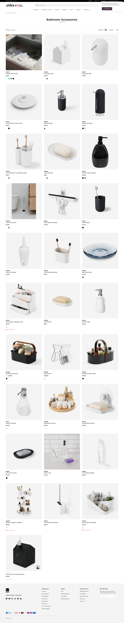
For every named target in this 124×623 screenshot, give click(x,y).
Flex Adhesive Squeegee (88, 473)
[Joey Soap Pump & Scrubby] (100, 152)
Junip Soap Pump (48, 123)
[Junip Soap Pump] (62, 102)
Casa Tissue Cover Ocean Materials (15, 574)
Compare (100, 29)
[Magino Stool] (62, 352)
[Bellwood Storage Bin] (24, 352)
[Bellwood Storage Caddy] (100, 352)
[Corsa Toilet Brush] (24, 251)
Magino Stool (48, 373)
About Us (97, 0)
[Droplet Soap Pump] (24, 402)
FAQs (62, 591)
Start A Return (64, 596)
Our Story (44, 591)
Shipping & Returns (65, 593)
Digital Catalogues (46, 608)
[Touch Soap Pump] (100, 52)
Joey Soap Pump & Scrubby (89, 173)
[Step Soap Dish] (62, 301)
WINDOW (64, 9)
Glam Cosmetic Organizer (89, 522)
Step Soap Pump (86, 322)
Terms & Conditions (46, 606)
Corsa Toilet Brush (11, 272)
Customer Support (113, 0)
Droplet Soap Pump (11, 423)
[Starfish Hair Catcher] (24, 52)
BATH (71, 9)
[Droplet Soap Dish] (100, 251)
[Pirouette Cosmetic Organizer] (24, 501)
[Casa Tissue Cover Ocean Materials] (24, 553)
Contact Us (82, 601)
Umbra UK (10, 618)
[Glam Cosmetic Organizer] (100, 501)
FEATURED (36, 9)
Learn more (107, 8)
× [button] (121, 2)
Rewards (104, 0)
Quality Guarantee (65, 598)
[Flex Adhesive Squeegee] (100, 452)
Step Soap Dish (47, 322)
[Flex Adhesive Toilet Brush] (62, 501)
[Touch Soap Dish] (62, 152)
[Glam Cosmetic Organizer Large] (24, 301)
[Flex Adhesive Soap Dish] (100, 402)
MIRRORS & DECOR (46, 9)
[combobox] (67, 5)
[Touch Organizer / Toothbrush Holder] (24, 152)
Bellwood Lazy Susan (49, 423)
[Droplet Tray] (62, 452)
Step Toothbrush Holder (50, 272)
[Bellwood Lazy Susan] (62, 402)
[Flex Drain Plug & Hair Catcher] (24, 102)
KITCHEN (78, 9)
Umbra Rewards (45, 593)
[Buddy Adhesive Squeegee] (62, 201)
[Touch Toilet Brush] (24, 201)
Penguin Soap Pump (87, 123)
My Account (82, 598)
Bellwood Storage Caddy (89, 373)
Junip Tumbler (86, 222)
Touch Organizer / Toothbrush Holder (16, 173)
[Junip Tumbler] (100, 201)
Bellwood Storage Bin (12, 373)
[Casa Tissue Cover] (62, 52)
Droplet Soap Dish (87, 272)
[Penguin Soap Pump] (100, 102)
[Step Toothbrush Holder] (62, 251)
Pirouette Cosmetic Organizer (14, 522)
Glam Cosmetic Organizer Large (14, 322)
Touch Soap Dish (48, 173)
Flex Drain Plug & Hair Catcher (14, 123)
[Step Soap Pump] (100, 301)
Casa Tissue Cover (48, 73)
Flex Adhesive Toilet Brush (51, 522)
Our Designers (45, 596)
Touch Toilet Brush (11, 222)
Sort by (7, 29)
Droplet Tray (47, 473)
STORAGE (56, 9)
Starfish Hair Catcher (12, 73)
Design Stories (45, 601)
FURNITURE (86, 9)
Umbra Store (44, 598)
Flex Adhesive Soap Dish (88, 423)
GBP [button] (91, 0)
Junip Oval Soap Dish (11, 473)
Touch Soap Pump (86, 73)
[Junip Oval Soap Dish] (24, 452)
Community (44, 603)
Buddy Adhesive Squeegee (50, 222)
